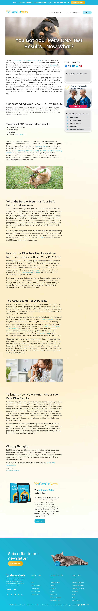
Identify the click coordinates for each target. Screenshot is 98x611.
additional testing (43, 333)
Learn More (39, 521)
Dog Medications (73, 126)
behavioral (20, 134)
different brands (46, 319)
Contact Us (53, 588)
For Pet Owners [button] (53, 12)
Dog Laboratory (73, 117)
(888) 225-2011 (83, 605)
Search (74, 594)
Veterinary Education (78, 585)
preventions (36, 272)
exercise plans (41, 146)
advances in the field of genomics (28, 60)
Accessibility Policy (55, 600)
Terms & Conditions (55, 597)
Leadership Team (55, 582)
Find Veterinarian (36, 585)
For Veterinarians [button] (71, 12)
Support (52, 585)
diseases (53, 65)
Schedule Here (78, 2)
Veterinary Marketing (78, 582)
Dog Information (35, 591)
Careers (52, 591)
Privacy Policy (75, 600)
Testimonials (53, 594)
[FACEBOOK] (69, 66)
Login (73, 597)
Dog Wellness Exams (75, 120)
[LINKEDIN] (73, 66)
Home (32, 582)
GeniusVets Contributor (13, 470)
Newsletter (75, 591)
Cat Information (35, 594)
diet (42, 238)
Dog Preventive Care (75, 123)
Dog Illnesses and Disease (76, 129)
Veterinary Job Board (78, 588)
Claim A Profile (35, 588)
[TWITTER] (77, 66)
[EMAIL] (66, 66)
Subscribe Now (15, 564)
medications (25, 272)
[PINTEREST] (80, 66)
